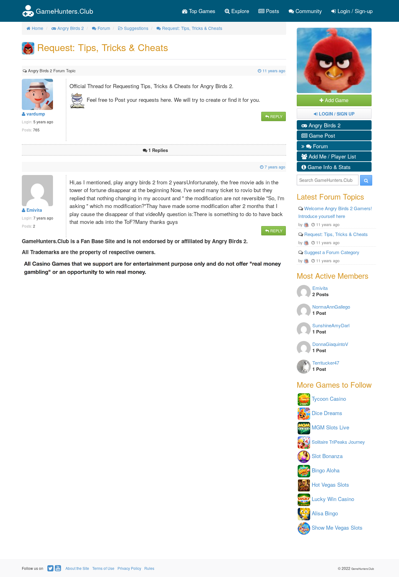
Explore (239, 11)
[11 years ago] (76, 70)
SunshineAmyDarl (330, 325)
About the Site (77, 568)
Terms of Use (103, 568)
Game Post (321, 135)
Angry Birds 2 (323, 125)
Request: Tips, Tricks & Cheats (336, 234)
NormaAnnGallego (331, 306)
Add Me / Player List (331, 156)
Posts (271, 11)
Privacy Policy (129, 568)
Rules (149, 568)
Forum (319, 146)
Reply (275, 116)
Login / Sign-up (354, 11)
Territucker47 (325, 362)
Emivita (33, 210)
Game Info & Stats (328, 167)
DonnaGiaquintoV (330, 344)
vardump (35, 114)
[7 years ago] (23, 166)
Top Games (201, 11)
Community (308, 11)
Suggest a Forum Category (331, 252)
